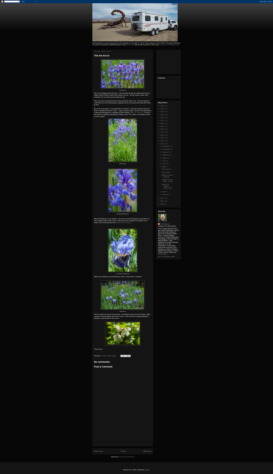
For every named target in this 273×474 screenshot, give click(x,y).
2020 (162, 123)
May (164, 167)
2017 (162, 132)
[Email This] (121, 356)
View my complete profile (166, 256)
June (164, 164)
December (166, 146)
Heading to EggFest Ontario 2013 (167, 186)
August (164, 158)
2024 (162, 112)
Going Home (166, 172)
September (166, 155)
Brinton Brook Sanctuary (123, 222)
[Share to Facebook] (127, 356)
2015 (162, 138)
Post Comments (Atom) (127, 457)
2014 (162, 141)
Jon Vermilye (164, 224)
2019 (162, 126)
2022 (162, 117)
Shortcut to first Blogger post (169, 45)
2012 (162, 198)
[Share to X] (125, 356)
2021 (162, 120)
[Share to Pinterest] (130, 356)
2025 (162, 109)
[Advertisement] (123, 431)
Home (123, 451)
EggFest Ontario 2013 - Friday (167, 180)
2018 (162, 129)
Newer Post (98, 451)
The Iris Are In (166, 169)
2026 (162, 106)
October (165, 152)
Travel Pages (162, 254)
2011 (162, 201)
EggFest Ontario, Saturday (167, 176)
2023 (162, 114)
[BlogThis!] (123, 356)
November (166, 149)
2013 (162, 144)
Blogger (147, 470)
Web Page (130, 45)
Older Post (147, 451)
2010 (162, 204)
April (164, 191)
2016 (162, 135)
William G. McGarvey (136, 112)
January (165, 194)
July (163, 161)
